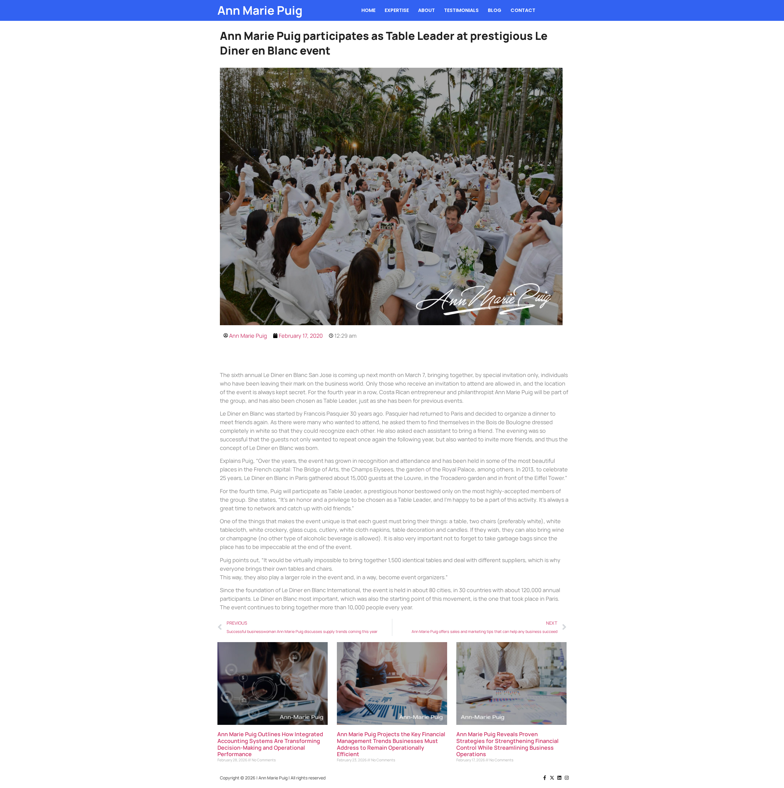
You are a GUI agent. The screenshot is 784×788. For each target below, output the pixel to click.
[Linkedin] (559, 777)
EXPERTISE (397, 10)
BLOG (494, 10)
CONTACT (523, 10)
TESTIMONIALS (461, 10)
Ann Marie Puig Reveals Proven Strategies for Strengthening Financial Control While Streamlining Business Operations (507, 744)
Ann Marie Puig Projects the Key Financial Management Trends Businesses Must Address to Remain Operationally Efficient (391, 744)
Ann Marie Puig (260, 10)
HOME (368, 10)
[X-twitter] (552, 777)
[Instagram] (566, 777)
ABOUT (426, 10)
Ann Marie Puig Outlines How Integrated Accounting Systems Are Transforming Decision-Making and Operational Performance (270, 744)
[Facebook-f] (544, 777)
